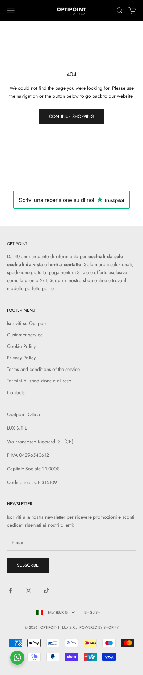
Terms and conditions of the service (43, 369)
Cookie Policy (21, 346)
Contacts (16, 392)
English (92, 612)
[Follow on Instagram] (28, 590)
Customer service (25, 334)
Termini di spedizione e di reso (39, 380)
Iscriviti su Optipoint (27, 323)
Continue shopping (71, 116)
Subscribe (28, 565)
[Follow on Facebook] (10, 590)
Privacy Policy (21, 357)
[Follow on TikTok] (46, 590)
